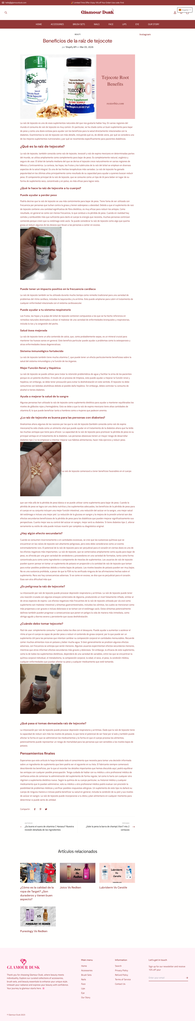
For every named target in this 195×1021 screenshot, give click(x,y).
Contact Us (120, 984)
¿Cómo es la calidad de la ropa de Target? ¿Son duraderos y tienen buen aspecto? (37, 893)
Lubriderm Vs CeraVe (113, 887)
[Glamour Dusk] (97, 12)
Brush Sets (79, 24)
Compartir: (25, 809)
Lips (124, 24)
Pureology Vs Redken (33, 931)
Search (118, 965)
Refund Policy (121, 974)
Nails (96, 24)
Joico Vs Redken (70, 887)
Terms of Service (123, 979)
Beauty (78, 34)
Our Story (153, 24)
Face (111, 24)
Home (39, 24)
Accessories (57, 24)
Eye (137, 24)
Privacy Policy (121, 970)
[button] (186, 13)
